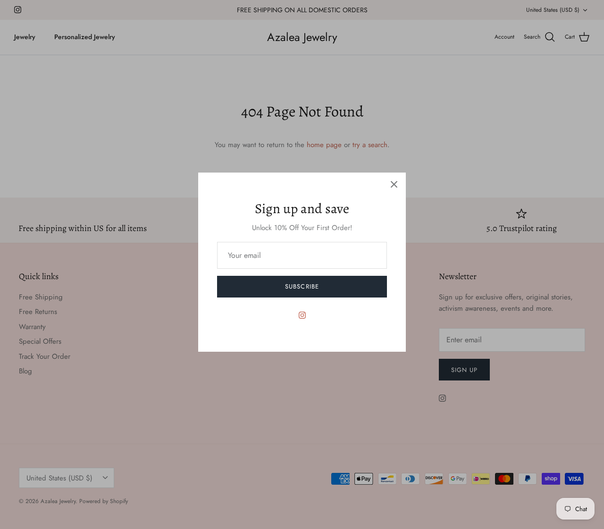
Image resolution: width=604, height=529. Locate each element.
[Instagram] (302, 315)
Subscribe (302, 286)
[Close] (394, 184)
